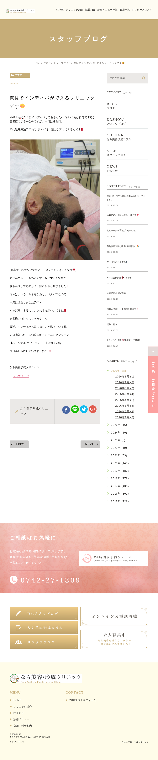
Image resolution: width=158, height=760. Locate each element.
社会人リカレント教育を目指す (121, 309)
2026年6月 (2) (124, 388)
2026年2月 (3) (124, 411)
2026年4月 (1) (124, 399)
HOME (37, 63)
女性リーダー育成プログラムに (121, 231)
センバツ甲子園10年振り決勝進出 (124, 340)
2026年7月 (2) (124, 382)
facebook (66, 410)
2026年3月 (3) (124, 405)
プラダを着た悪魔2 (116, 262)
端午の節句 (112, 324)
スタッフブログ (62, 63)
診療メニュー (21, 719)
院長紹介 (18, 713)
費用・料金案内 (22, 725)
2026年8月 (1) (124, 376)
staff (18, 75)
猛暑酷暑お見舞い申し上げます (121, 215)
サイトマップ (18, 742)
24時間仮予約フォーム (82, 700)
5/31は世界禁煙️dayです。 (120, 277)
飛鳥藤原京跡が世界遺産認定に (121, 246)
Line (75, 409)
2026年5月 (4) (124, 393)
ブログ (47, 63)
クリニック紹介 (22, 706)
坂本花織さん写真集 (116, 293)
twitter (84, 409)
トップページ (21, 376)
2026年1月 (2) (124, 417)
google (93, 409)
